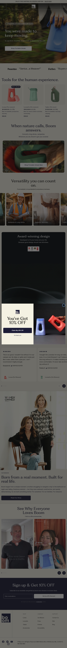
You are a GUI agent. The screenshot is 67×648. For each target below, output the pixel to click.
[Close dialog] (63, 305)
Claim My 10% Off (17, 330)
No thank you (17, 335)
